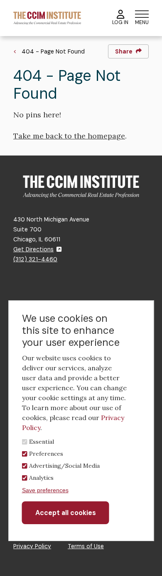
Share (124, 51)
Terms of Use (86, 546)
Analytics (41, 477)
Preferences (46, 453)
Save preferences (45, 490)
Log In (120, 22)
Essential (41, 441)
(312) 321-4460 (35, 259)
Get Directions (33, 249)
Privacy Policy (32, 546)
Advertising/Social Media (64, 465)
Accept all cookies (65, 512)
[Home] (47, 17)
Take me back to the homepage (69, 136)
